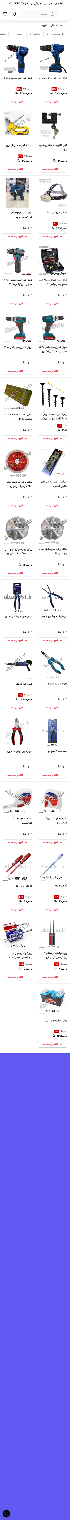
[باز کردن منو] (64, 14)
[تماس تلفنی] (6, 1513)
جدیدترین (55, 34)
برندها (36, 34)
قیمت (20, 34)
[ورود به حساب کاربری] (14, 14)
